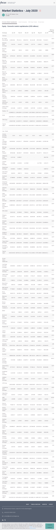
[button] (54, 3)
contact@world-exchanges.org (11, 516)
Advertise (44, 504)
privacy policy (33, 528)
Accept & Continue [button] (50, 526)
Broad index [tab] (41, 22)
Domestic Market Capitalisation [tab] (9, 22)
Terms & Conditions (35, 504)
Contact (51, 504)
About (27, 504)
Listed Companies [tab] (22, 22)
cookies (31, 526)
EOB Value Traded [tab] (32, 22)
